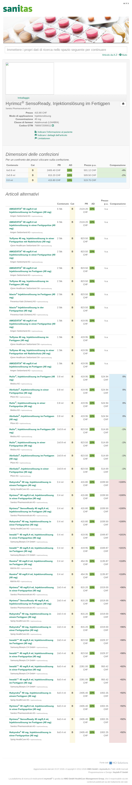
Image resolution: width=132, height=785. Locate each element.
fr (126, 3)
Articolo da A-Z (109, 55)
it (128, 3)
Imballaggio (23, 98)
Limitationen (44, 138)
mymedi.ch (104, 769)
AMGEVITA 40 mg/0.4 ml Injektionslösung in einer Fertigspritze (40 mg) (32, 225)
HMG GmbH (92, 769)
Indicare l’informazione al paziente (55, 132)
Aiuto (124, 55)
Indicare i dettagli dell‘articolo (52, 135)
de (124, 3)
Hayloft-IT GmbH (120, 772)
